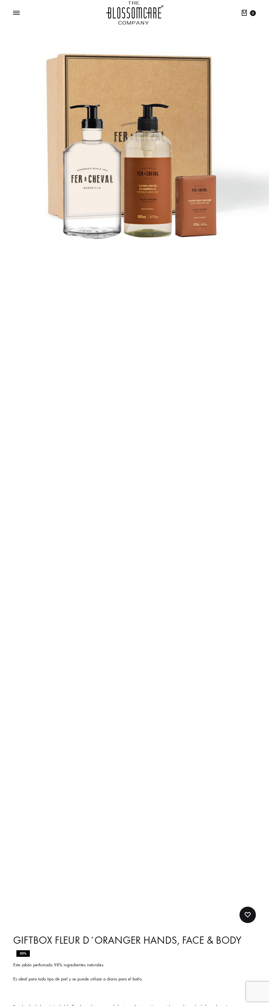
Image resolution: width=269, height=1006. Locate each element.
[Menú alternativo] (16, 13)
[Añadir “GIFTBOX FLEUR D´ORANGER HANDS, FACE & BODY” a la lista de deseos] (247, 915)
